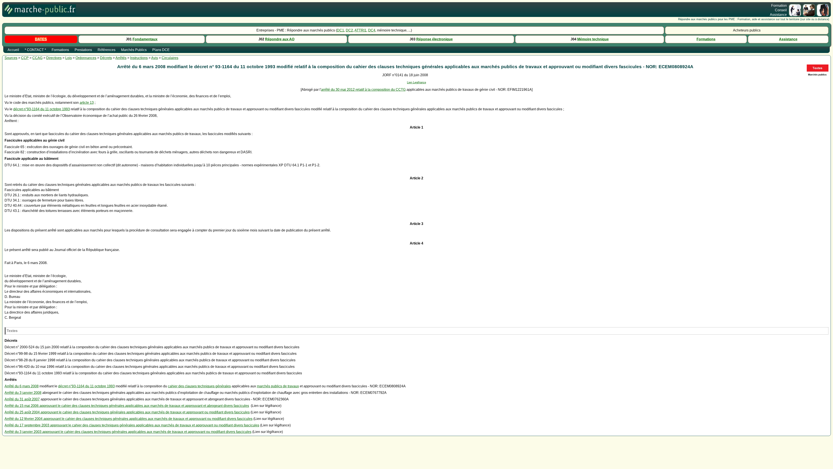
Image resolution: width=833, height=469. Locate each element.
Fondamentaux (145, 39)
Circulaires (170, 58)
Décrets (106, 58)
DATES (41, 39)
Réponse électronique (434, 39)
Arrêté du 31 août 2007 (22, 399)
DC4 (371, 30)
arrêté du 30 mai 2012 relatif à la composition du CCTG (363, 89)
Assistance (788, 39)
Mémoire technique (593, 39)
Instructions (139, 58)
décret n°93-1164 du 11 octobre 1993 (41, 109)
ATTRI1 (360, 30)
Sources (11, 58)
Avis (154, 58)
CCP (25, 58)
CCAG (37, 58)
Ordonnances (85, 58)
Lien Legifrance (416, 82)
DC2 (349, 30)
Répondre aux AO (279, 39)
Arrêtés (120, 58)
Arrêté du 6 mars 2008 (22, 386)
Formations (706, 39)
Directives (54, 58)
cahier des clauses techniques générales (199, 386)
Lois (68, 58)
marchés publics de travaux (278, 386)
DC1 (340, 30)
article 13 (87, 102)
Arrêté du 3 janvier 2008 (23, 393)
